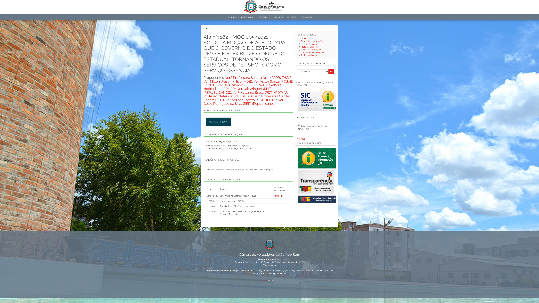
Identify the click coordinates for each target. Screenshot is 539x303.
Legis (270, 280)
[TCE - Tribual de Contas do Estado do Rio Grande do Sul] (317, 199)
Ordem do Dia (307, 38)
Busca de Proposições (311, 50)
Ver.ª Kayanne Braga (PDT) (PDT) (258, 92)
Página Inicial (233, 17)
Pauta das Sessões (309, 47)
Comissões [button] (291, 17)
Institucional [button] (247, 17)
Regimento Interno (309, 55)
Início (209, 29)
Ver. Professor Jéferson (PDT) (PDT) (247, 94)
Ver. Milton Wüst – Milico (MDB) (228, 81)
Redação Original (218, 121)
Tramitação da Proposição (222, 179)
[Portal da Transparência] (316, 182)
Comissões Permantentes (312, 52)
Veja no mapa (269, 265)
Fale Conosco (306, 17)
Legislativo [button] (277, 17)
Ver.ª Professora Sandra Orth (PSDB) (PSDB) (259, 78)
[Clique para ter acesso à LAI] (317, 158)
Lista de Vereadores (310, 44)
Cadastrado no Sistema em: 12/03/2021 (238, 196)
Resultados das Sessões (312, 41)
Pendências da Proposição (221, 159)
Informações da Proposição (223, 134)
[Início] (264, 7)
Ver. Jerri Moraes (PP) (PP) (238, 85)
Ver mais (301, 139)
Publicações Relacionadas (222, 110)
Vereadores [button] (263, 17)
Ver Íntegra (278, 196)
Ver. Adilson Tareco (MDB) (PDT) (250, 100)
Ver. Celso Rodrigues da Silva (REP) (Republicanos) (244, 102)
